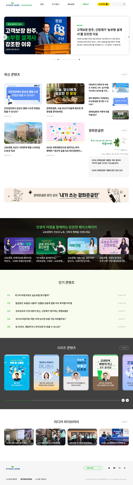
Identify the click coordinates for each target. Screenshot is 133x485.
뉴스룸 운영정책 (11, 479)
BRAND (71, 4)
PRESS (86, 4)
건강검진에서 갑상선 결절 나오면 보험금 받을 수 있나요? (22, 110)
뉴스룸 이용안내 (41, 479)
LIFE (42, 4)
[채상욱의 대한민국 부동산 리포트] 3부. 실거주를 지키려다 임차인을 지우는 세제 (99, 87)
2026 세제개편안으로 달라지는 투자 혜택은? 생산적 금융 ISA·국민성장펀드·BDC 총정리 (63, 149)
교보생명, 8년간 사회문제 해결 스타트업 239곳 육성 (22, 149)
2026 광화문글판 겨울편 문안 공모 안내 (107, 170)
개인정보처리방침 (26, 479)
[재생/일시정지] (79, 59)
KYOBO (55, 4)
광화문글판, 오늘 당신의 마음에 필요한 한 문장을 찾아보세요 (64, 110)
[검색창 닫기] (119, 4)
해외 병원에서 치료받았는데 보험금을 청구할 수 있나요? (99, 101)
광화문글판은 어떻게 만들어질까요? (99, 113)
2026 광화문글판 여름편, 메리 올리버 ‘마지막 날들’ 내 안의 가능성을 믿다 (106, 161)
